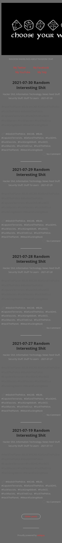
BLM (40, 133)
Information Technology (28, 94)
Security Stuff (15, 98)
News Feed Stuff (51, 94)
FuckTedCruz (25, 145)
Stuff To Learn (31, 98)
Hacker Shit (9, 94)
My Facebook (41, 67)
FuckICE (44, 141)
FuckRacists (9, 145)
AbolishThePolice (16, 133)
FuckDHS (51, 137)
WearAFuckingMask (32, 149)
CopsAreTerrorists (12, 137)
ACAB (31, 133)
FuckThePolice (42, 145)
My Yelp (42, 72)
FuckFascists (9, 141)
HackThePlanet (11, 149)
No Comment (54, 154)
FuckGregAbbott (27, 141)
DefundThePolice (34, 137)
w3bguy (41, 535)
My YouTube (22, 72)
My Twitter (19, 67)
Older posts (31, 516)
